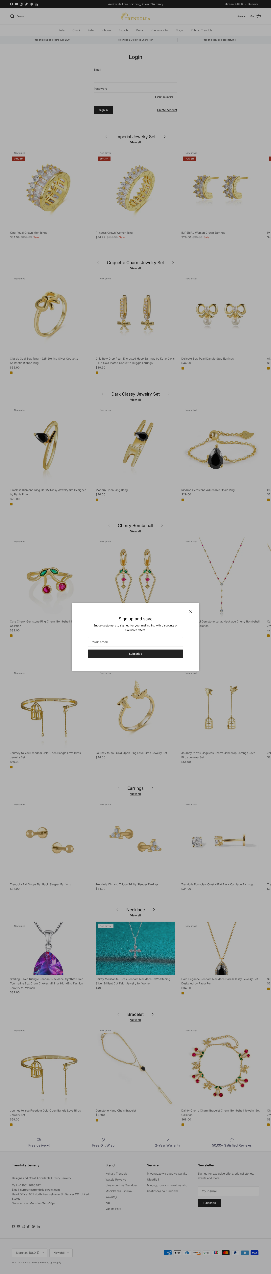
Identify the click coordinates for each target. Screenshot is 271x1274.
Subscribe (135, 653)
